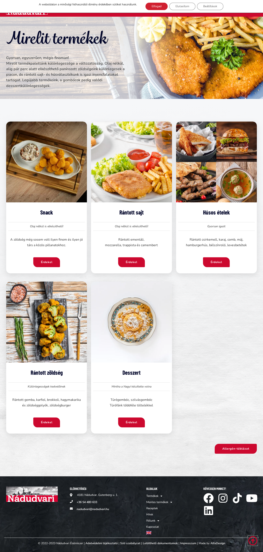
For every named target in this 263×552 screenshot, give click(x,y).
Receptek (152, 508)
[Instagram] (223, 498)
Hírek (149, 514)
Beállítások (210, 6)
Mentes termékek (157, 502)
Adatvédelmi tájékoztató (101, 543)
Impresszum (188, 543)
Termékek (152, 496)
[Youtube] (252, 498)
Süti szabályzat (130, 543)
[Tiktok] (237, 498)
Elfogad (156, 6)
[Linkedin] (208, 510)
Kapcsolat (152, 527)
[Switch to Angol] (159, 533)
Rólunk (150, 521)
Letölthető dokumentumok (160, 543)
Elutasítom (182, 6)
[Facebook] (208, 498)
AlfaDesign (217, 543)
